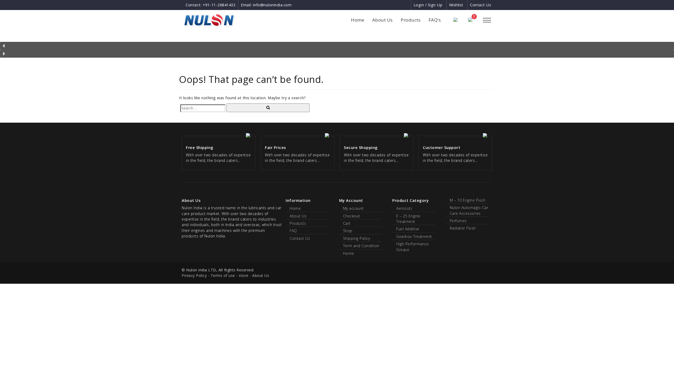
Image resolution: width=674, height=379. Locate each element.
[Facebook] (387, 4)
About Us (382, 20)
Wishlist (456, 4)
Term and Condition (361, 245)
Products (410, 20)
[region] (337, 46)
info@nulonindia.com (272, 4)
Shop (348, 230)
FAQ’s (435, 20)
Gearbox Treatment (414, 236)
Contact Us (480, 4)
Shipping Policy (356, 238)
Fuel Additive (407, 228)
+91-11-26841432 (219, 4)
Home (357, 20)
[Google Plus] (397, 4)
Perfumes (458, 220)
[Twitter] (406, 4)
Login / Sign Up (428, 4)
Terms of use (223, 275)
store (244, 275)
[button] (337, 46)
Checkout (351, 215)
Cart (347, 223)
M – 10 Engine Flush (467, 200)
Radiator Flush (463, 228)
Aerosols (404, 208)
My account (353, 208)
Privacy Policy (194, 275)
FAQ (293, 230)
